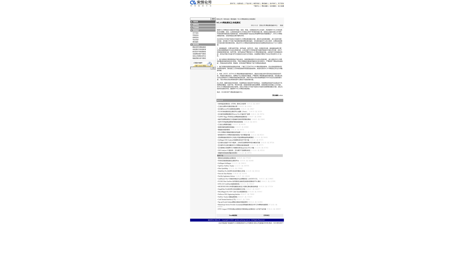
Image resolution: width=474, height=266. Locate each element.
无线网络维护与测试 (199, 54)
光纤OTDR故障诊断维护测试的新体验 (230, 122)
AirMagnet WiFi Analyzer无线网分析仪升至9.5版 (233, 140)
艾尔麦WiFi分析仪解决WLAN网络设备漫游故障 (233, 145)
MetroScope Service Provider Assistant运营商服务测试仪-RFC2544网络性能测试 (243, 205)
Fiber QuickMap (223, 168)
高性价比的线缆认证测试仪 (227, 158)
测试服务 (195, 42)
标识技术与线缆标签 (199, 51)
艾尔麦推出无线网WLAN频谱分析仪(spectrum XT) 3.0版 (236, 148)
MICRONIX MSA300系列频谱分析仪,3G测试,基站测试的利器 (238, 186)
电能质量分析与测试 (199, 58)
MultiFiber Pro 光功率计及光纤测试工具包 (231, 171)
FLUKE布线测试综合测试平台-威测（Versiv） (233, 111)
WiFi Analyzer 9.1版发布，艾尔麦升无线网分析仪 (234, 150)
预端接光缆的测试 (224, 130)
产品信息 (196, 27)
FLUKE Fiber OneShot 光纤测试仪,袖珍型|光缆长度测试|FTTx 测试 (239, 181)
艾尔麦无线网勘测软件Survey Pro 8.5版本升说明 (234, 114)
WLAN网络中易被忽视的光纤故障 (229, 132)
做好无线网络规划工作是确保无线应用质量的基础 (234, 119)
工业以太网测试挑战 (224, 124)
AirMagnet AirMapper (224, 163)
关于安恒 (195, 33)
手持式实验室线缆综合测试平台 (228, 161)
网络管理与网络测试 (199, 47)
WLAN (222, 30)
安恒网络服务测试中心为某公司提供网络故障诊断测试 (236, 137)
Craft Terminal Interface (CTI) (227, 199)
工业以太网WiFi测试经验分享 (227, 106)
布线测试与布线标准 (199, 49)
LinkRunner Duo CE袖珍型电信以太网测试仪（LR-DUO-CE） (238, 179)
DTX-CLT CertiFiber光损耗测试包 (228, 184)
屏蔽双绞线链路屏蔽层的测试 (227, 153)
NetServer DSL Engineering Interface (229, 194)
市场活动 (195, 35)
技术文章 (196, 44)
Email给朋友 (233, 215)
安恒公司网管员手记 (199, 56)
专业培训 (195, 40)
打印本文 (267, 215)
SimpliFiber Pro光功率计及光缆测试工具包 (231, 189)
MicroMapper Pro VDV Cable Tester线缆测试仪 (232, 192)
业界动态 (196, 24)
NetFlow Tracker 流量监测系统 (227, 197)
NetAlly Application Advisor (226, 176)
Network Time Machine (225, 174)
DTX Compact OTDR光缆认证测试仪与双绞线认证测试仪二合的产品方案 (242, 209)
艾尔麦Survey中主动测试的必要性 (229, 109)
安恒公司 (219, 19)
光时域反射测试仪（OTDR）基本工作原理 (232, 104)
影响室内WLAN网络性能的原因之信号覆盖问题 (234, 135)
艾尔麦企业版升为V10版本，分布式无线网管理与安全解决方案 (239, 142)
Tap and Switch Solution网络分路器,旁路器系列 (233, 202)
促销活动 (195, 37)
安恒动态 (196, 30)
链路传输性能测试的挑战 (226, 127)
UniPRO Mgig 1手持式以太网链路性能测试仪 (232, 117)
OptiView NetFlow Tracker (226, 166)
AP (228, 54)
